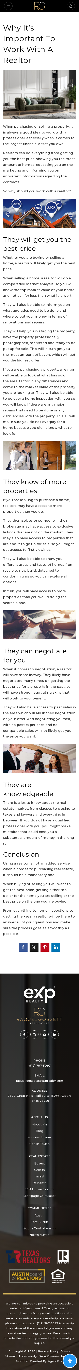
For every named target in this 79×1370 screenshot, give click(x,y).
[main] (39, 493)
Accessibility (27, 1356)
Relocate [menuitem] (40, 1183)
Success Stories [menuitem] (40, 1137)
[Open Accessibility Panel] (70, 1361)
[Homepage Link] (39, 6)
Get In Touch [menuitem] (39, 1144)
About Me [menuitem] (39, 1124)
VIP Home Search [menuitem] (40, 1189)
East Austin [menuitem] (39, 1222)
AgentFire (55, 1361)
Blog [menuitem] (39, 1131)
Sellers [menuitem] (39, 1170)
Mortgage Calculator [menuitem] (39, 1196)
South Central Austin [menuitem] (39, 1228)
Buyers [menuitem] (39, 1163)
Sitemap (10, 1356)
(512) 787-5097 (39, 1065)
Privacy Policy (48, 1351)
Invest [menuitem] (39, 1176)
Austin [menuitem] (39, 1215)
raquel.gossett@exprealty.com (39, 1081)
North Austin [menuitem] (40, 1235)
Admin (65, 1351)
